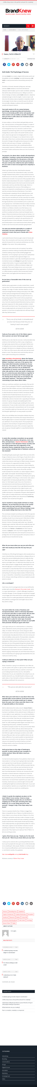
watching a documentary (13, 358)
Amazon (5, 911)
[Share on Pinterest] (17, 65)
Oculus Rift (24, 917)
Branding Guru (13, 911)
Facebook (5, 917)
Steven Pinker (6, 923)
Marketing (4, 1073)
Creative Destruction (20, 914)
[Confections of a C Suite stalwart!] (10, 970)
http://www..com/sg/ (10, 854)
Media (18, 917)
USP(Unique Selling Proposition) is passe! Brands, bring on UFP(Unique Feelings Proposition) (17, 1003)
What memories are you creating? (11, 1007)
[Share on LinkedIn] (22, 65)
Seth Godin (22, 920)
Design (4, 1064)
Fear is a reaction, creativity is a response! (13, 1010)
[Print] (31, 65)
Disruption (30, 914)
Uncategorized (6, 1076)
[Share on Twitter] (8, 65)
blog (23, 854)
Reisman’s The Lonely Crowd (22, 589)
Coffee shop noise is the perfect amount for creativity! (18, 2)
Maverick (12, 917)
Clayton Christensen (8, 914)
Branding (4, 1059)
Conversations (31, 58)
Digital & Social (6, 1067)
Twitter (14, 923)
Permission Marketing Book (10, 920)
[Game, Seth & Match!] (18, 43)
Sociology (29, 920)
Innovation (5, 1070)
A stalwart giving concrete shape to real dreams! (14, 996)
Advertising (5, 1056)
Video (3, 1079)
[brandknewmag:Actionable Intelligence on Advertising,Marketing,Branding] (18, 11)
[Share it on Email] (26, 65)
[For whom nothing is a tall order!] (10, 958)
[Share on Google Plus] (13, 65)
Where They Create (19, 858)
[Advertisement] (19, 19)
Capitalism (21, 911)
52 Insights (6, 58)
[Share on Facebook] (4, 65)
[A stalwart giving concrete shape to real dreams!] (10, 946)
